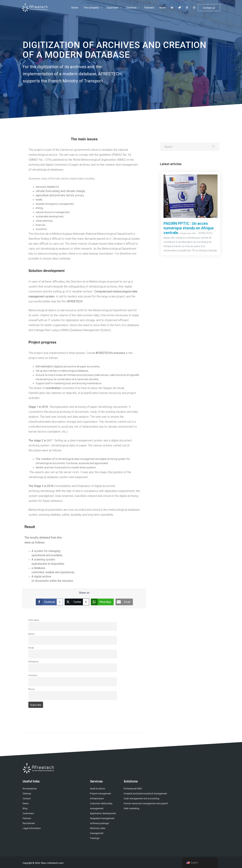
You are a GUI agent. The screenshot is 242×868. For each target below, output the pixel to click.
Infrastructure (97, 798)
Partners (27, 818)
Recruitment (29, 823)
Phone (31, 689)
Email (31, 647)
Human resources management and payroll (146, 803)
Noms (31, 634)
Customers (28, 813)
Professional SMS (133, 788)
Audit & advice (97, 788)
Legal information (32, 828)
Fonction (32, 675)
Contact (27, 798)
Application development (103, 813)
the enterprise (30, 788)
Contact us (209, 7)
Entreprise (33, 661)
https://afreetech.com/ (52, 863)
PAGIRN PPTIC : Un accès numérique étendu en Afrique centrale (189, 228)
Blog (25, 808)
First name (33, 620)
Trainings (94, 838)
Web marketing (131, 808)
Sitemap (27, 793)
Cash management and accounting (141, 798)
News (26, 803)
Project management (100, 793)
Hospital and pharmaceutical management (145, 793)
